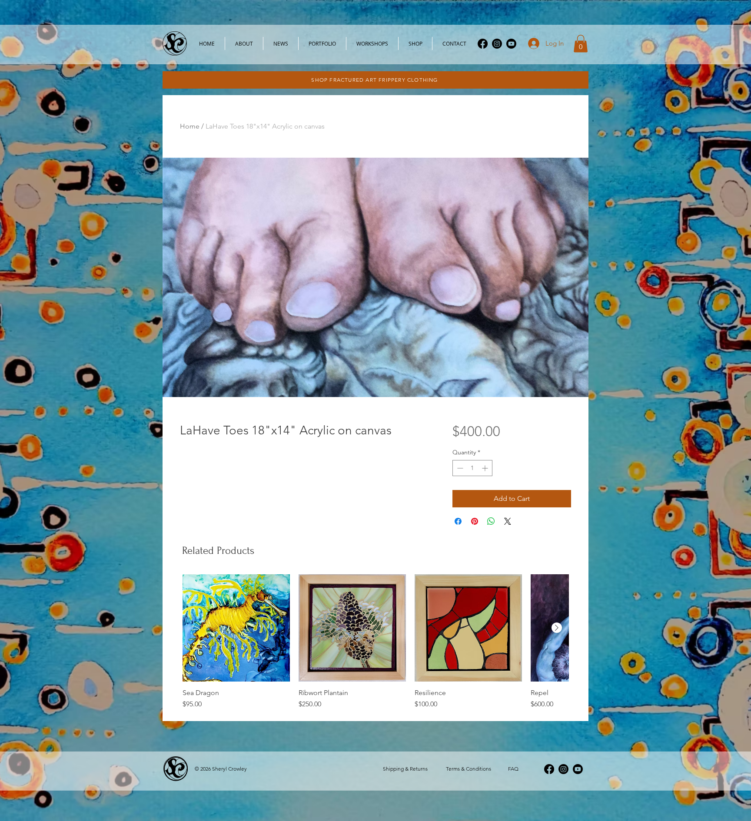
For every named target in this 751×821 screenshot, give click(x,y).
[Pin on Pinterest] (474, 521)
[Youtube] (511, 44)
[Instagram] (497, 44)
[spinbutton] (472, 468)
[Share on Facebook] (458, 521)
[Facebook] (483, 44)
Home (189, 126)
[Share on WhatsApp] (491, 521)
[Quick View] (236, 628)
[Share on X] (507, 521)
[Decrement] (459, 468)
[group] (375, 642)
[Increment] (485, 468)
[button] (580, 44)
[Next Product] (557, 627)
